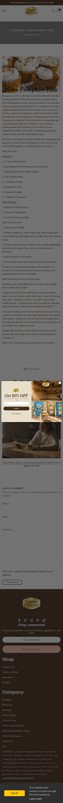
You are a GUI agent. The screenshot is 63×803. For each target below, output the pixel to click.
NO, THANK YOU (16, 413)
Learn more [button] (36, 798)
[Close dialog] (60, 383)
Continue (16, 408)
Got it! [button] (14, 793)
